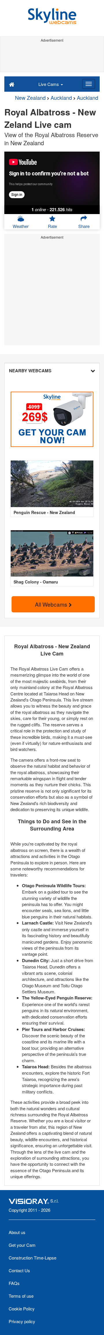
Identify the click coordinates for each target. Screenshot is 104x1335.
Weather (21, 226)
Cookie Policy (22, 1308)
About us (17, 1232)
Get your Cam (22, 1245)
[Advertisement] (52, 57)
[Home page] (12, 84)
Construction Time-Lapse (32, 1258)
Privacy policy (22, 1321)
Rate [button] (52, 226)
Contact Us (19, 1270)
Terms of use (21, 1296)
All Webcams (52, 604)
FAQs (14, 1283)
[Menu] (88, 84)
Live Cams (49, 84)
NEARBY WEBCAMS (30, 370)
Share (84, 226)
